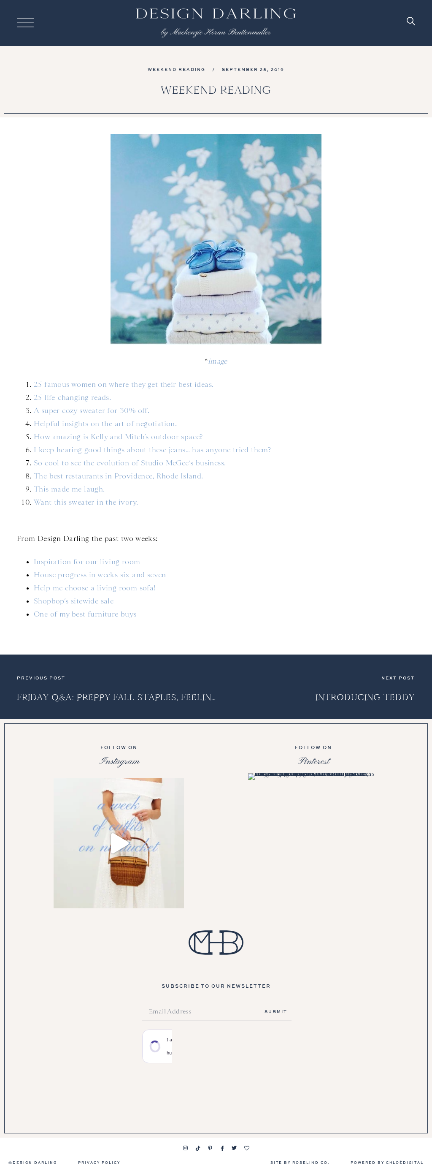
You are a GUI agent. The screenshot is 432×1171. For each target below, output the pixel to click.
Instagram (119, 761)
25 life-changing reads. (72, 397)
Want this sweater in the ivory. (86, 502)
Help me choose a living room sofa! (95, 588)
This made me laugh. (69, 489)
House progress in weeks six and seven (100, 575)
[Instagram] (186, 1148)
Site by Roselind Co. (299, 1162)
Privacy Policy (99, 1162)
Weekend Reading (176, 69)
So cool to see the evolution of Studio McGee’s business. (130, 463)
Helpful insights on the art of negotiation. (105, 423)
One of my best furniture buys (85, 614)
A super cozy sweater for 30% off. (91, 410)
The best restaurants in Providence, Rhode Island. (118, 476)
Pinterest (313, 761)
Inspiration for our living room (87, 561)
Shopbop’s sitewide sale (73, 601)
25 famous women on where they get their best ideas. (123, 384)
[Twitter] (235, 1148)
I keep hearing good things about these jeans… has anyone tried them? (152, 450)
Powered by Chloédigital (387, 1162)
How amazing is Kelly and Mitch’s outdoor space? (118, 436)
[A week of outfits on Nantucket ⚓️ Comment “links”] (119, 843)
